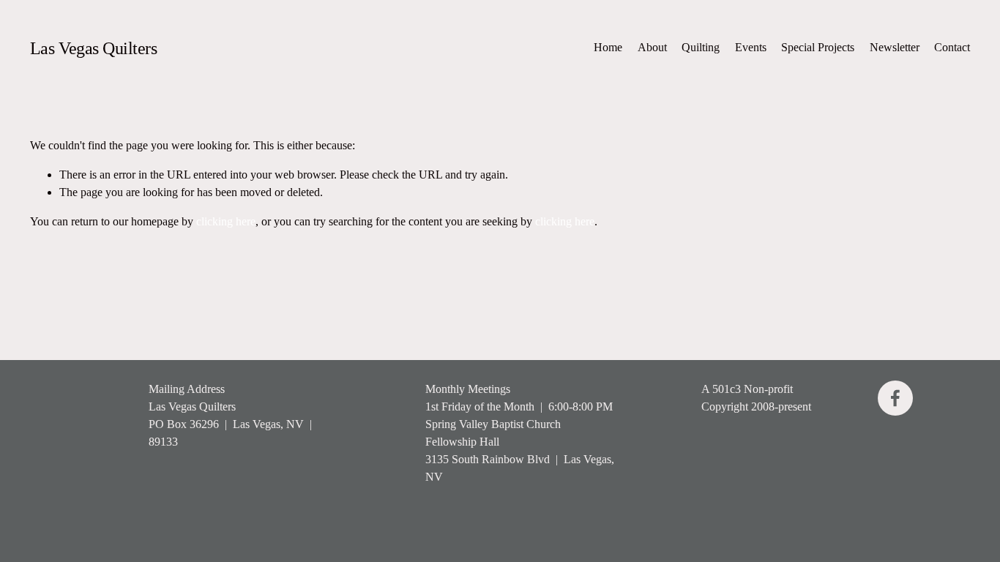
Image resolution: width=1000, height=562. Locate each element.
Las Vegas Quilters (93, 48)
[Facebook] (895, 398)
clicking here (225, 221)
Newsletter (894, 47)
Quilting (701, 47)
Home (608, 47)
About (652, 47)
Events (750, 47)
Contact (952, 47)
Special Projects (817, 47)
